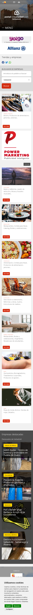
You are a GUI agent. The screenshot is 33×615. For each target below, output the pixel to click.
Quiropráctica (8, 373)
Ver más (6, 126)
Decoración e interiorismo (13, 300)
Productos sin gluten (11, 378)
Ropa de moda (9, 410)
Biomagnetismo (19, 373)
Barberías (8, 505)
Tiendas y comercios (8, 113)
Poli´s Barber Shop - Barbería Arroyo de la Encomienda (14, 512)
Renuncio (17, 606)
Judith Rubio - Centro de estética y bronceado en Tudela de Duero (16, 453)
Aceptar (8, 606)
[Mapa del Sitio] (19, 2)
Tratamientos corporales (12, 375)
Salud (5, 371)
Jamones (7, 118)
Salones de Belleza (10, 445)
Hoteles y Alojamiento (8, 334)
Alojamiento (18, 339)
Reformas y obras (10, 302)
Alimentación (7, 261)
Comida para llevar (20, 226)
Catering (6, 228)
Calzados (11, 412)
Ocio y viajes (6, 187)
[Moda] (16, 397)
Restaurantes (6, 224)
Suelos (19, 302)
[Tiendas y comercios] (16, 102)
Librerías (14, 118)
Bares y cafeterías (10, 189)
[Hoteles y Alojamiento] (16, 323)
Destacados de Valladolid (12, 439)
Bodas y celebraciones (18, 228)
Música (13, 191)
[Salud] (16, 360)
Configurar (9, 609)
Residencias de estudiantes (13, 341)
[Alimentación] (16, 250)
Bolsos (6, 115)
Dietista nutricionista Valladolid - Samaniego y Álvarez (16, 542)
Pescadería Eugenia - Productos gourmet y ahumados (14, 482)
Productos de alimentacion (19, 115)
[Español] (4, 2)
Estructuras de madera (12, 304)
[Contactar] (14, 2)
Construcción (6, 297)
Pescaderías (8, 475)
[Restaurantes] (16, 213)
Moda (5, 408)
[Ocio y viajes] (16, 176)
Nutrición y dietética (11, 535)
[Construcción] (16, 287)
